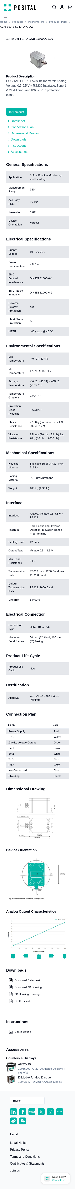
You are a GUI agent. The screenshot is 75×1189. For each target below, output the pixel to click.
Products (17, 21)
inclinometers (36, 21)
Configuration (23, 1031)
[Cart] (69, 7)
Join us (15, 1170)
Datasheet (18, 121)
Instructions (18, 145)
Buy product (16, 111)
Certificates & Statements (27, 1163)
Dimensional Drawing (25, 133)
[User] (54, 7)
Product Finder (58, 21)
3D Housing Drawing (27, 994)
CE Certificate (23, 1001)
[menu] (4, 15)
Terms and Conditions (25, 1156)
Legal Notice (18, 1142)
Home (3, 21)
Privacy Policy (19, 1149)
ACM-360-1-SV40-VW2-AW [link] (16, 26)
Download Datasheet (27, 980)
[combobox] (27, 1100)
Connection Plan (22, 127)
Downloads (18, 139)
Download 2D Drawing (28, 987)
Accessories (19, 151)
